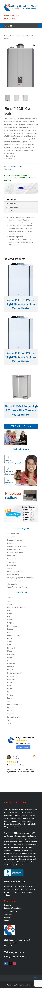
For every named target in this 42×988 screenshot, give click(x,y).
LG (8, 660)
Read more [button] (10, 774)
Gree (9, 645)
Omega (10, 695)
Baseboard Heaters (14, 540)
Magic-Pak (11, 663)
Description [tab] (11, 200)
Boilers (12, 36)
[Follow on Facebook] (6, 963)
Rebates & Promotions (12, 908)
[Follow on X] (10, 963)
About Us (7, 917)
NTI (8, 692)
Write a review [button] (23, 747)
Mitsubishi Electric (14, 673)
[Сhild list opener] (21, 533)
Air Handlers (12, 537)
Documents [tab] (11, 203)
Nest (9, 685)
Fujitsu (9, 638)
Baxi (9, 610)
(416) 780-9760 (10, 18)
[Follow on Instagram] (14, 963)
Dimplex (10, 623)
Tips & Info (8, 914)
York (9, 723)
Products (7, 905)
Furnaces (10, 559)
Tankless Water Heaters (16, 581)
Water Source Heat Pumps (17, 587)
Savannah (10, 714)
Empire (9, 632)
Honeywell (11, 648)
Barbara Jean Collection (16, 607)
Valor (9, 720)
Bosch (9, 616)
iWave (9, 651)
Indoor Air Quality (14, 571)
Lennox (9, 657)
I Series (18, 36)
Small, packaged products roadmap (20, 578)
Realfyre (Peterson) (14, 704)
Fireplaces (11, 556)
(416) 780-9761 (17, 956)
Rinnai (9, 169)
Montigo (10, 676)
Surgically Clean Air (14, 717)
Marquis (10, 670)
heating (10, 568)
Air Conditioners (13, 534)
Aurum (9, 604)
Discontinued (12, 626)
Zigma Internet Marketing (25, 985)
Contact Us (8, 920)
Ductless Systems (13, 549)
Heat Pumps (11, 565)
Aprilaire (10, 601)
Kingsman (11, 654)
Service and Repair (11, 911)
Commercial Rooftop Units (17, 546)
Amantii (10, 598)
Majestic (10, 667)
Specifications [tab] (12, 207)
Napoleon (11, 679)
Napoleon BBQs (13, 574)
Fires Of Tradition (13, 635)
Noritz (9, 689)
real (8, 701)
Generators (11, 562)
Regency (10, 707)
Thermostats (12, 584)
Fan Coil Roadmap (14, 552)
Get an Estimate (21, 449)
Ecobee (10, 629)
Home (6, 36)
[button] (7, 26)
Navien (9, 682)
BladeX (10, 613)
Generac (10, 642)
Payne (9, 698)
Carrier (9, 620)
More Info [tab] (10, 211)
